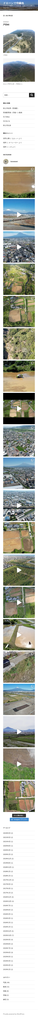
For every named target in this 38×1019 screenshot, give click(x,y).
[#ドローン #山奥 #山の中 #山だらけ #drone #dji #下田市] (19, 344)
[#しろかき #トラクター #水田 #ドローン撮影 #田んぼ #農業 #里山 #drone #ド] (19, 634)
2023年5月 (7, 833)
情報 (4, 991)
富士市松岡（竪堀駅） (11, 108)
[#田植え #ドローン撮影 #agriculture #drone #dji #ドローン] (19, 376)
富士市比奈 (7, 125)
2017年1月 (7, 893)
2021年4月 (7, 841)
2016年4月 (7, 914)
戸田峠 (6, 24)
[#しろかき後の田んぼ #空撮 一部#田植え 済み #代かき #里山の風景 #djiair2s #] (19, 796)
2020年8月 (7, 846)
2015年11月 (7, 931)
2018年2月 (7, 871)
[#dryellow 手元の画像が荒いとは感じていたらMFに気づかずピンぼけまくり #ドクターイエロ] (19, 214)
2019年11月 (7, 859)
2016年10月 (7, 901)
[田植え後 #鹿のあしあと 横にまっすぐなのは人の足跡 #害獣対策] (19, 182)
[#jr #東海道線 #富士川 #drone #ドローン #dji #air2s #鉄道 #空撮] (19, 570)
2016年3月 (7, 918)
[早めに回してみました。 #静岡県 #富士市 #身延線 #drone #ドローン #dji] (19, 505)
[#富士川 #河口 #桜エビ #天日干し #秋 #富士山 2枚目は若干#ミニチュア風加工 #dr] (19, 699)
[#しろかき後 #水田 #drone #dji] (19, 408)
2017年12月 (7, 880)
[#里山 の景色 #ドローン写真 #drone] (19, 279)
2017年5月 (7, 884)
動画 (4, 987)
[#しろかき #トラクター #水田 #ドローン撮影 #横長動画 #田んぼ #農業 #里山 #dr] (19, 602)
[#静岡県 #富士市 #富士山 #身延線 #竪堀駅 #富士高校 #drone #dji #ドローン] (19, 473)
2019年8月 (7, 863)
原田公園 (6, 138)
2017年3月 (7, 888)
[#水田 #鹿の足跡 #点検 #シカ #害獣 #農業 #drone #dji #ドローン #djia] (19, 764)
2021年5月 (7, 837)
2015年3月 (7, 965)
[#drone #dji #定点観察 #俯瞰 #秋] (19, 311)
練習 (4, 999)
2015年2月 (7, 969)
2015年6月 (7, 952)
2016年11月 (7, 897)
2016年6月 (7, 910)
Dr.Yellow (6, 117)
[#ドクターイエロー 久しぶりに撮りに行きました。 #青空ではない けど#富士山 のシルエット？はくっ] (19, 731)
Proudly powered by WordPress (13, 1014)
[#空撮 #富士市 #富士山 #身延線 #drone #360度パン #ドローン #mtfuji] (19, 247)
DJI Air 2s (6, 121)
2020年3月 (7, 850)
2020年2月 (7, 854)
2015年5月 (7, 956)
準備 (4, 995)
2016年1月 (7, 927)
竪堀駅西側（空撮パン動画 (12, 112)
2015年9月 (7, 940)
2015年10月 (7, 935)
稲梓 (4, 142)
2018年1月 (7, 876)
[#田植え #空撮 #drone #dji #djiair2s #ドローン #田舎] (19, 537)
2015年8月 (7, 944)
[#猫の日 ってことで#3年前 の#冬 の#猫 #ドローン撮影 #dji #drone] (19, 667)
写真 (4, 982)
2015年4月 (7, 961)
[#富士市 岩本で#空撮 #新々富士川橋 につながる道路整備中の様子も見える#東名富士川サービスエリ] (19, 440)
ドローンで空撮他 (13, 3)
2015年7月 (7, 948)
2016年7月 (7, 905)
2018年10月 (7, 867)
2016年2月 (7, 922)
